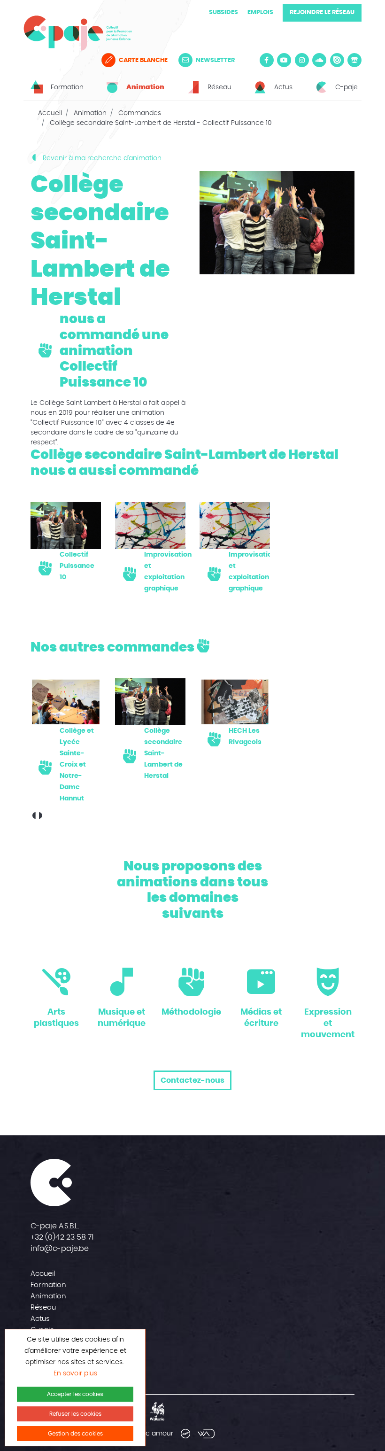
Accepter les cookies (75, 1394)
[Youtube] (284, 60)
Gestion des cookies (75, 1433)
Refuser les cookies (75, 1414)
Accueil (50, 113)
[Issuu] (337, 60)
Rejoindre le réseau (322, 12)
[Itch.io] (354, 60)
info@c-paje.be (60, 1248)
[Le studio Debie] (185, 1433)
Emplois (260, 12)
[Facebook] (267, 60)
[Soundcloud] (319, 60)
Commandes (139, 113)
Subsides (223, 12)
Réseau (43, 1307)
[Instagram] (302, 60)
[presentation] (34, 817)
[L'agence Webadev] (206, 1433)
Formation (48, 1284)
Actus (40, 1318)
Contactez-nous (192, 1080)
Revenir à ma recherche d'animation (101, 158)
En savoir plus (75, 1373)
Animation (90, 113)
